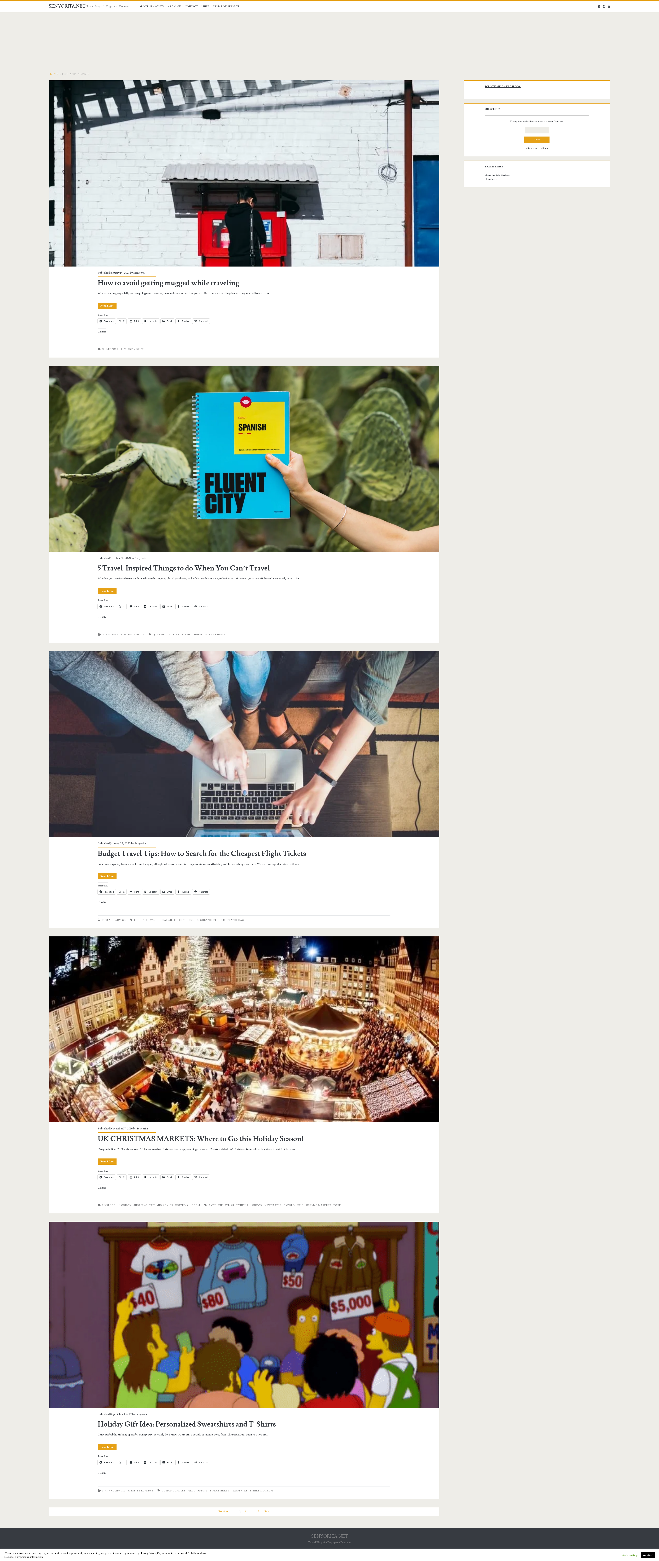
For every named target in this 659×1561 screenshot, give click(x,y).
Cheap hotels (491, 179)
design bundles (173, 1490)
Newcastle (272, 1205)
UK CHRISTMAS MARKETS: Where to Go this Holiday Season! (244, 1029)
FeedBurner (543, 148)
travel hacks (237, 920)
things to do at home (208, 634)
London (125, 1205)
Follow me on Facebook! (503, 86)
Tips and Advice (133, 349)
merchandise (198, 1490)
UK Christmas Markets (314, 1205)
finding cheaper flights (206, 920)
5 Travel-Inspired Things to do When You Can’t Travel (244, 459)
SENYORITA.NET (67, 6)
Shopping (140, 1205)
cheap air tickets (172, 920)
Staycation (181, 634)
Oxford (289, 1205)
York (337, 1205)
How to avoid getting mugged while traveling (244, 173)
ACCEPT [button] (648, 1555)
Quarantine (162, 634)
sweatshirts (219, 1490)
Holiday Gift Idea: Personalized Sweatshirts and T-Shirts (244, 1315)
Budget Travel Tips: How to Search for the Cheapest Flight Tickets (244, 744)
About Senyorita (152, 6)
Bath (212, 1205)
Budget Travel (145, 920)
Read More (108, 306)
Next (267, 1511)
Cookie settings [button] (630, 1555)
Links (205, 6)
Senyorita (139, 272)
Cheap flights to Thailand (497, 175)
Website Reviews (140, 1490)
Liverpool (109, 1205)
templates (239, 1490)
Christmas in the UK (233, 1205)
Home (53, 74)
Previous (223, 1511)
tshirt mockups (262, 1490)
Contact (191, 6)
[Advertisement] (329, 38)
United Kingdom (187, 1205)
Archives (175, 6)
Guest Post (110, 349)
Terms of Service (226, 6)
